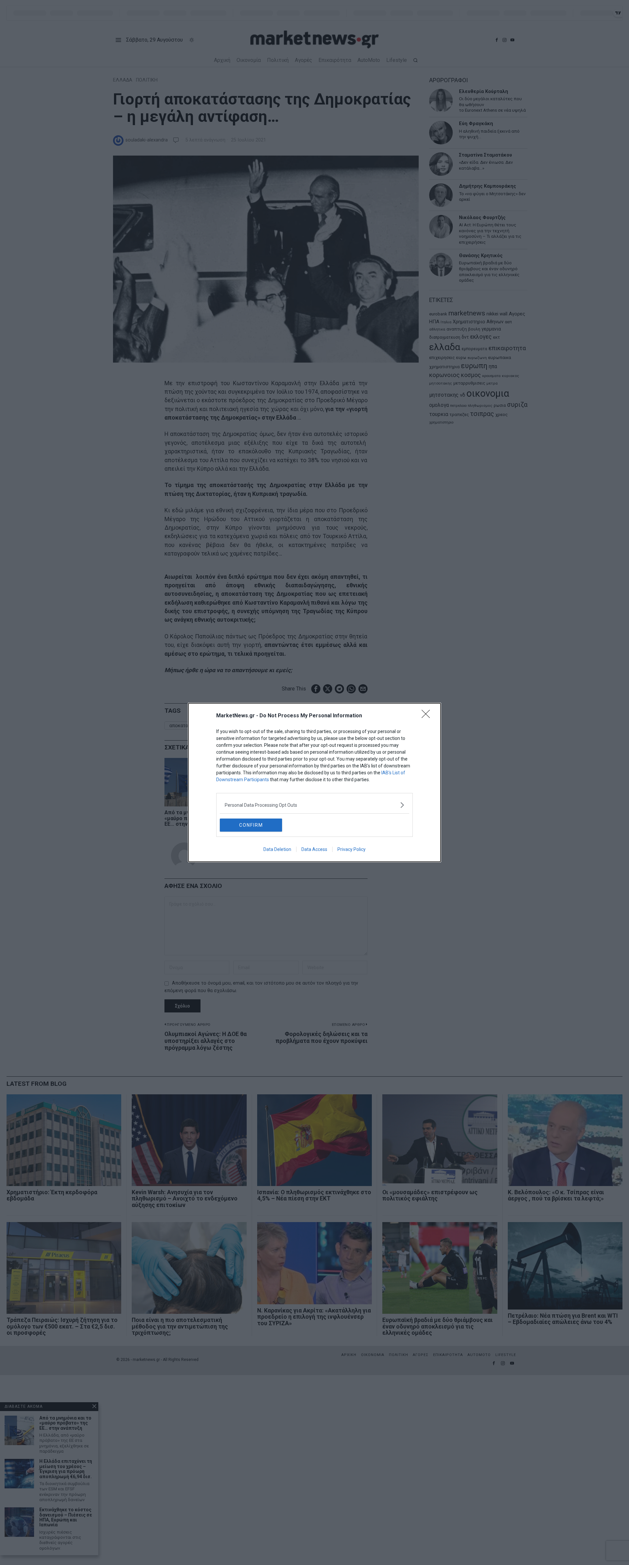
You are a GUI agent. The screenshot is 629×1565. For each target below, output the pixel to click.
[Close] (428, 716)
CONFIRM (251, 825)
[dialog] (314, 782)
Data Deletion (277, 849)
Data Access (314, 849)
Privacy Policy (351, 849)
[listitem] (314, 804)
